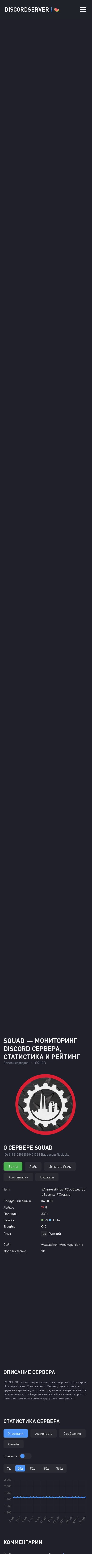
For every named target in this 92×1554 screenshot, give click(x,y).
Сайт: (7, 1244)
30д (20, 1468)
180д (45, 1468)
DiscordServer (32, 9)
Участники (15, 1433)
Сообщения (72, 1433)
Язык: (8, 1234)
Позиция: (10, 1214)
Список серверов (16, 1063)
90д (32, 1468)
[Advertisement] (46, 981)
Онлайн (13, 1444)
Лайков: (9, 1207)
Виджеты (47, 1177)
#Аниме (47, 1189)
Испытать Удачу (60, 1166)
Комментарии (18, 1177)
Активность (43, 1433)
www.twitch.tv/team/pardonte (62, 1244)
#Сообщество (75, 1189)
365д (59, 1468)
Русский (55, 1234)
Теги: (7, 1189)
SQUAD (40, 1063)
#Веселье (48, 1194)
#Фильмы (64, 1194)
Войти (13, 1166)
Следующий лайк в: (18, 1201)
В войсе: (10, 1226)
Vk (43, 1251)
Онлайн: (9, 1220)
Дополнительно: (15, 1251)
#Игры (58, 1189)
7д (9, 1468)
